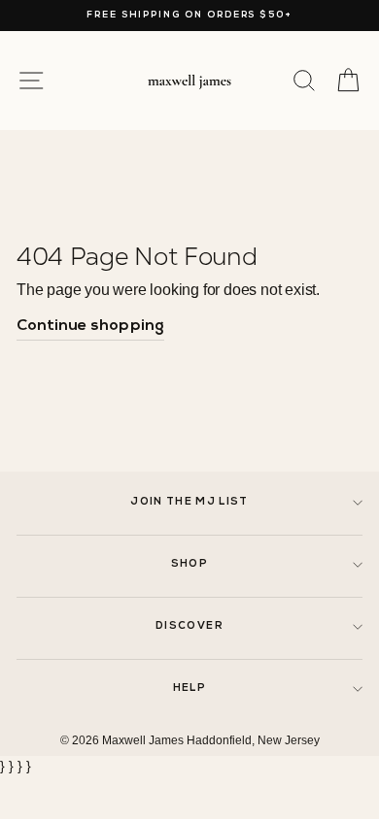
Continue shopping (90, 326)
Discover (189, 626)
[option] (189, 15)
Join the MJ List (189, 502)
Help (189, 688)
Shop (189, 564)
